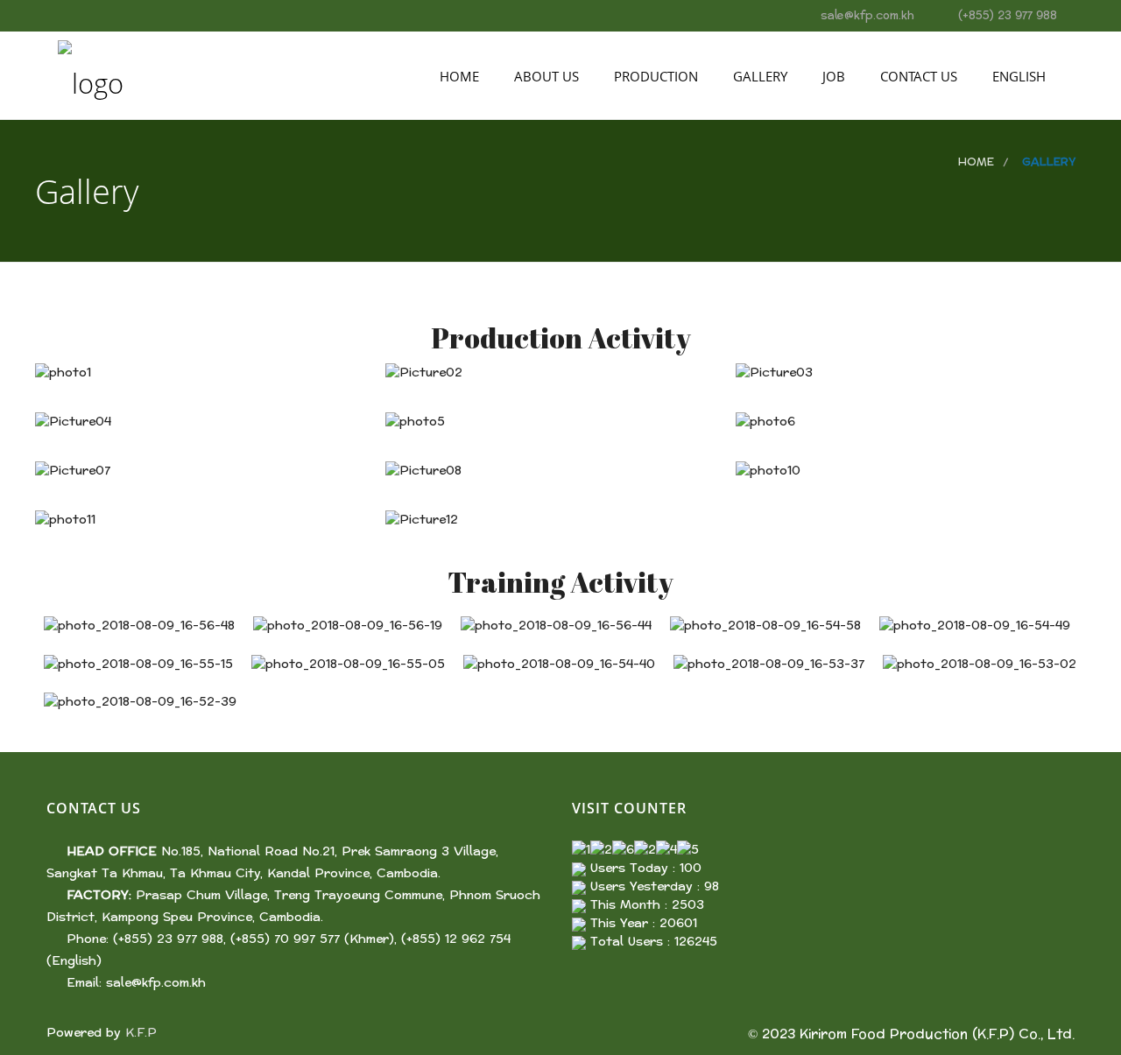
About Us (545, 76)
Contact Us (917, 76)
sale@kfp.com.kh (156, 983)
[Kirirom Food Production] (90, 75)
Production (654, 76)
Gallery (758, 76)
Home (457, 76)
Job (832, 76)
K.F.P (141, 1033)
